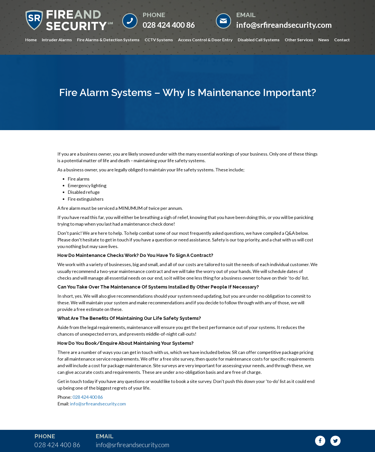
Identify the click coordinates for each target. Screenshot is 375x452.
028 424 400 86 (87, 397)
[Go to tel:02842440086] (164, 20)
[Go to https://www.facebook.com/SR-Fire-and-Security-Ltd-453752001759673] (320, 441)
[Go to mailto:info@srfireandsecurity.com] (282, 20)
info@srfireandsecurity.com (98, 403)
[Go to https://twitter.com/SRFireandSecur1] (335, 441)
